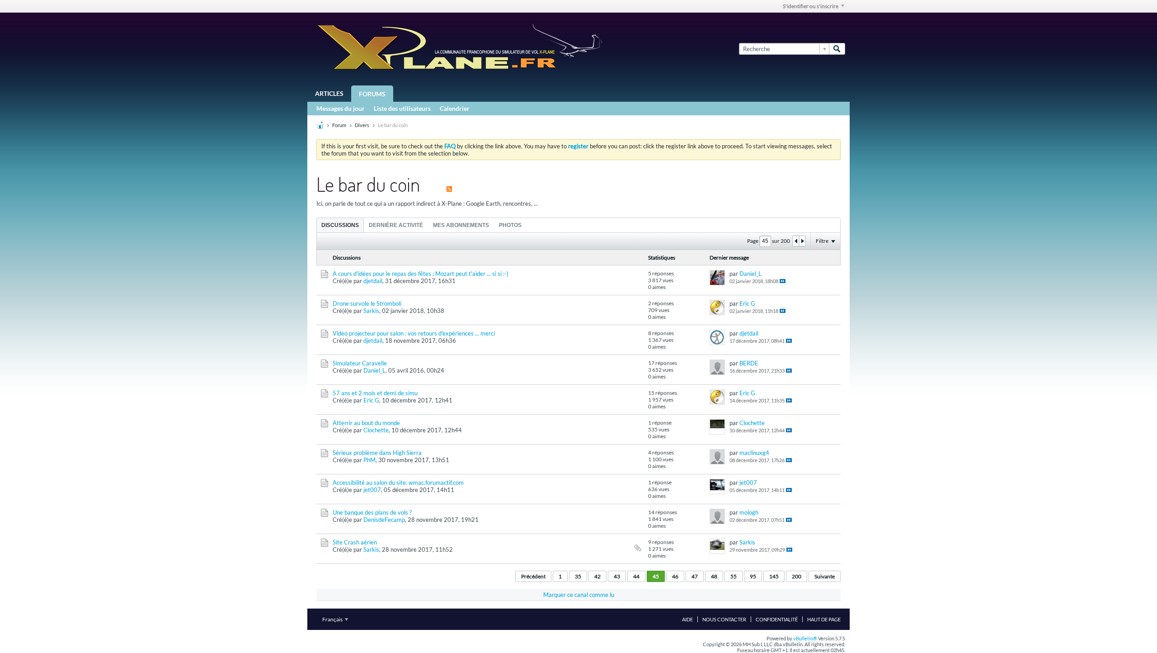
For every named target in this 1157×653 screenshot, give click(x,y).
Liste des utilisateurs (402, 108)
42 (597, 576)
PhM (369, 460)
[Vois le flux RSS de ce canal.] (449, 183)
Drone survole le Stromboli (367, 303)
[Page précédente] (796, 241)
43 (617, 576)
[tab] (340, 225)
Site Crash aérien (355, 542)
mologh (748, 512)
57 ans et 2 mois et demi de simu (375, 393)
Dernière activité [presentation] (396, 225)
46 (675, 576)
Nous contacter (724, 619)
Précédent (533, 576)
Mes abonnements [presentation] (461, 225)
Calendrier (455, 108)
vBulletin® (805, 638)
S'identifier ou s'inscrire (810, 6)
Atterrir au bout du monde (366, 422)
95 (753, 576)
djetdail (372, 280)
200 (796, 576)
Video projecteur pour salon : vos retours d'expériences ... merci (414, 333)
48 (714, 576)
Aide (687, 619)
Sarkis (371, 310)
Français (332, 619)
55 (733, 576)
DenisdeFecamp (384, 519)
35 (578, 576)
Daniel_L (750, 273)
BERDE (748, 363)
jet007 (372, 489)
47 (694, 576)
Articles (329, 93)
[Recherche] (837, 49)
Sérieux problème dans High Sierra (377, 452)
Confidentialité (777, 619)
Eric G (747, 303)
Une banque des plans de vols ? (372, 512)
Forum (339, 125)
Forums (372, 94)
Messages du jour (340, 108)
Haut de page (824, 619)
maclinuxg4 (754, 452)
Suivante (824, 576)
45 (656, 576)
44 (636, 576)
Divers (362, 125)
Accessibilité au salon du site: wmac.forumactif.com (398, 482)
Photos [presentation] (510, 225)
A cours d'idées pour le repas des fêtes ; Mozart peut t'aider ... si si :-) (420, 273)
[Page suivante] (802, 241)
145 (774, 576)
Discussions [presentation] (340, 225)
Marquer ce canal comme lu (578, 594)
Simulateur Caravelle (360, 363)
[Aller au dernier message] (782, 281)
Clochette (376, 430)
